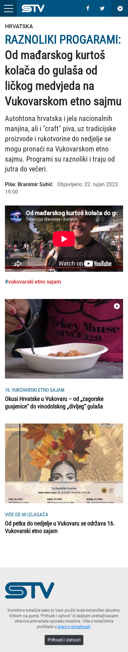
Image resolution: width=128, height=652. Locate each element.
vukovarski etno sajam (34, 282)
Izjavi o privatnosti (74, 626)
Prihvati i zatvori (64, 639)
